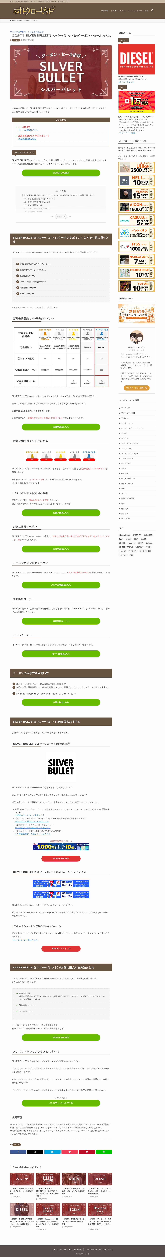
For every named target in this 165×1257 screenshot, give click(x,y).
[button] (18, 1152)
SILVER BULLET (61, 173)
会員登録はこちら (61, 427)
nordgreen (131, 543)
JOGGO (122, 543)
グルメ (123, 433)
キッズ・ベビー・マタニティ (132, 428)
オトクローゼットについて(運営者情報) (68, 1249)
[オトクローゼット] (34, 11)
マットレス (123, 555)
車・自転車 (125, 519)
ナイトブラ (133, 551)
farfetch (128, 539)
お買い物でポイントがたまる (39, 202)
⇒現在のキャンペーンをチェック (30, 815)
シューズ (124, 438)
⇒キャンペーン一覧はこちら (25, 940)
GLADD (143, 539)
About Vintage (124, 535)
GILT (136, 539)
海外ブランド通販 (128, 498)
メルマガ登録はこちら (61, 585)
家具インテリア (127, 483)
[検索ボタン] (152, 11)
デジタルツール (127, 458)
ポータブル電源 (145, 551)
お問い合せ (107, 1249)
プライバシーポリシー (93, 1249)
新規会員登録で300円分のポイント (41, 199)
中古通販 (124, 473)
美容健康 (124, 514)
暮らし (123, 494)
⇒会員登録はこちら (27, 139)
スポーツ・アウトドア (130, 443)
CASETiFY (137, 535)
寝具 (123, 488)
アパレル (16, 40)
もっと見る (61, 216)
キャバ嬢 (122, 551)
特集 (123, 504)
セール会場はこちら (61, 654)
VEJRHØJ (139, 547)
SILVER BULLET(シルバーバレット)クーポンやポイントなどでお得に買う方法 (59, 195)
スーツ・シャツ (127, 448)
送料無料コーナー (35, 212)
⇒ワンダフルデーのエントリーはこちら (32, 828)
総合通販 (124, 509)
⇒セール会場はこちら (28, 130)
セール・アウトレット (130, 453)
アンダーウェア (127, 423)
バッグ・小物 (126, 463)
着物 (131, 555)
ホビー (123, 468)
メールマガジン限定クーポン (39, 208)
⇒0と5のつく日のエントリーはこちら (32, 821)
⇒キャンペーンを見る (127, 133)
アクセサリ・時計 (128, 413)
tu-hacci (149, 543)
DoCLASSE (148, 535)
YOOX (148, 547)
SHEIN (140, 543)
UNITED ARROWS (126, 547)
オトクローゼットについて (136, 388)
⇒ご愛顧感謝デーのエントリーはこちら (32, 834)
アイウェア (125, 408)
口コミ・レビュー (128, 478)
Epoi (121, 539)
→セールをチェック (126, 82)
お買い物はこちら (61, 513)
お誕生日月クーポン (36, 205)
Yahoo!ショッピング (61, 949)
